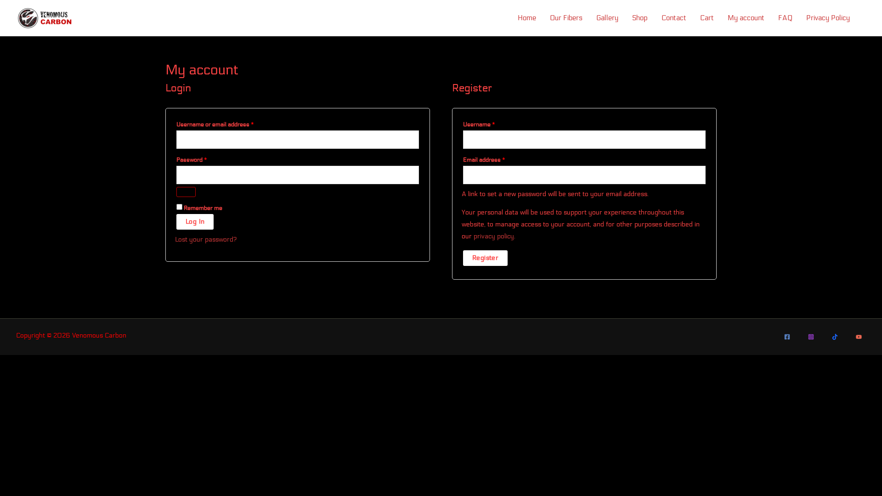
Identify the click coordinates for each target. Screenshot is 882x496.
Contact (674, 18)
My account (746, 18)
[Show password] (186, 192)
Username (490, 123)
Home (527, 18)
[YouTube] (859, 337)
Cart (707, 18)
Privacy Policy (828, 18)
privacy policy (494, 236)
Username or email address (226, 123)
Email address (495, 158)
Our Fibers (566, 18)
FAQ (785, 18)
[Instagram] (811, 337)
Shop (640, 18)
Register (485, 258)
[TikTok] (835, 337)
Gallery (607, 18)
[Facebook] (787, 337)
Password (203, 158)
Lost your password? (206, 239)
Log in (195, 221)
